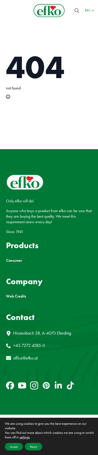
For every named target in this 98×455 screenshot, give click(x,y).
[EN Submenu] (91, 10)
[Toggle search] (77, 11)
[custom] (10, 385)
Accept (14, 446)
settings (25, 437)
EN (87, 10)
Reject (33, 446)
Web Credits (16, 296)
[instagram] (34, 385)
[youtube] (22, 385)
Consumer (14, 260)
